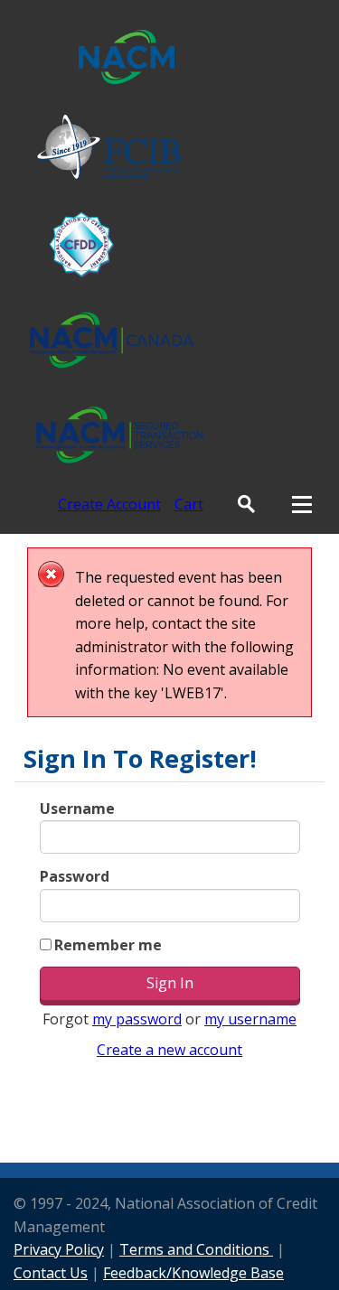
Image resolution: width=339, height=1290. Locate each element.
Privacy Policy (59, 1249)
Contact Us (51, 1273)
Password (74, 876)
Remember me (108, 945)
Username (77, 808)
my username (250, 1019)
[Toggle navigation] (302, 504)
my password (137, 1019)
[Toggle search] (246, 504)
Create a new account (169, 1050)
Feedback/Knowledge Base (193, 1273)
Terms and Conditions (196, 1249)
